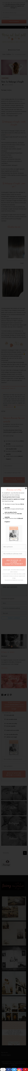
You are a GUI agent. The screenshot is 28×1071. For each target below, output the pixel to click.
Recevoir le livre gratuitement (14, 562)
